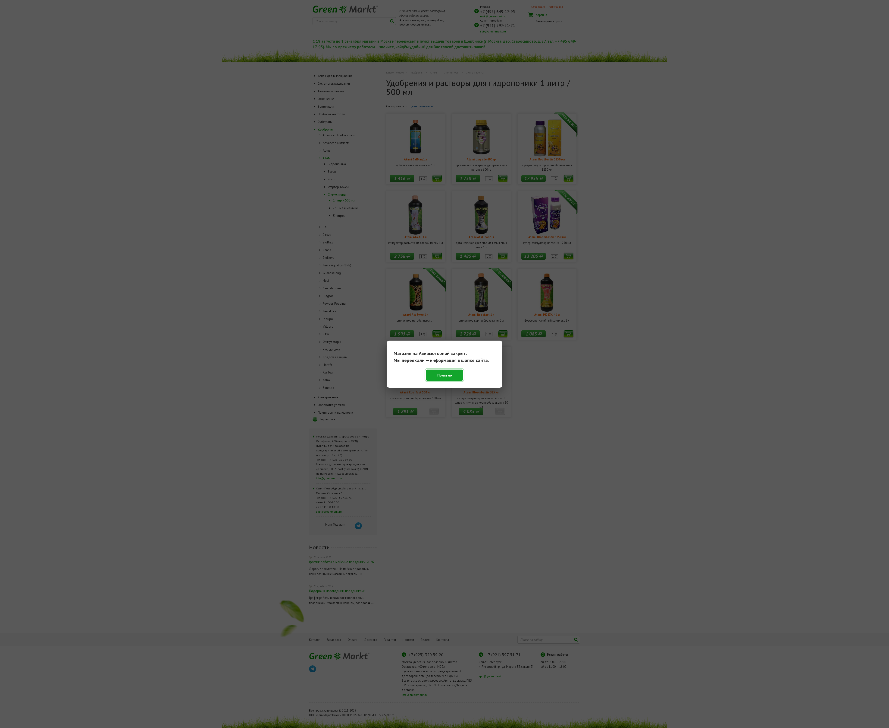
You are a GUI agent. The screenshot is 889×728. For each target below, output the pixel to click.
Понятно (444, 375)
